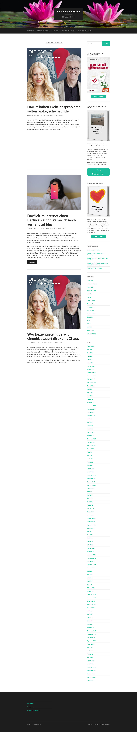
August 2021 (90, 528)
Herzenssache (68, 11)
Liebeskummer (91, 300)
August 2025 (90, 386)
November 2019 (91, 597)
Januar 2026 (90, 369)
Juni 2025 (89, 392)
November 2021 (91, 518)
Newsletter (55, 30)
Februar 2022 (90, 508)
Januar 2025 (90, 402)
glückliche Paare (91, 290)
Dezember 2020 (91, 554)
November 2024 (91, 409)
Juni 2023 (89, 455)
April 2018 (90, 654)
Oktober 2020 (91, 561)
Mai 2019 (89, 617)
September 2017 (91, 677)
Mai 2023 (89, 458)
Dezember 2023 (91, 439)
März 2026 (90, 362)
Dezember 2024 (91, 405)
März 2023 (90, 465)
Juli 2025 (89, 389)
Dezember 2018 (91, 631)
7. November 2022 (33, 342)
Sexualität (90, 317)
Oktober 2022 (91, 482)
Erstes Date (90, 287)
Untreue (89, 327)
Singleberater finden (85, 30)
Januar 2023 (90, 472)
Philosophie (90, 310)
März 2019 (90, 624)
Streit (88, 320)
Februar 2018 (90, 660)
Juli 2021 (89, 531)
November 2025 (91, 376)
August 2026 (90, 346)
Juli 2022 (89, 492)
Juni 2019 (89, 614)
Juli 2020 (89, 571)
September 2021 (91, 525)
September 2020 (91, 564)
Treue (88, 323)
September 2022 (91, 485)
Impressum (30, 707)
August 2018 (90, 644)
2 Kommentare (58, 115)
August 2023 (90, 448)
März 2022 (90, 505)
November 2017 (91, 670)
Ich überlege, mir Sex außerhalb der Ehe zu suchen (97, 259)
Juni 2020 (89, 574)
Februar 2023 (90, 468)
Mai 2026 (89, 356)
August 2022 (90, 488)
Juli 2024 (89, 419)
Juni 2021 (89, 535)
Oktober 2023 (91, 442)
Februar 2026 (90, 366)
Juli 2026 (89, 349)
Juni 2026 (89, 352)
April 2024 (90, 425)
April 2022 (90, 501)
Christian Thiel (46, 115)
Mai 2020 (89, 578)
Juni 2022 (89, 495)
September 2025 (91, 382)
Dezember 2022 (91, 475)
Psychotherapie (91, 313)
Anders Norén (99, 724)
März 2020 (90, 584)
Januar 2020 (90, 591)
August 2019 (90, 607)
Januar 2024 (90, 435)
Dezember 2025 (91, 372)
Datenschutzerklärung (33, 710)
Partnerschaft (91, 304)
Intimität (89, 294)
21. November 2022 (33, 115)
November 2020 (91, 558)
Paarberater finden (68, 30)
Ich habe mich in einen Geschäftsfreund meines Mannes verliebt (97, 264)
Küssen (89, 297)
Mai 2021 (89, 538)
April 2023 (90, 462)
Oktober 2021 (91, 521)
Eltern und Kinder (92, 284)
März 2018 (90, 657)
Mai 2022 (89, 498)
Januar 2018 (90, 664)
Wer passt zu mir (91, 333)
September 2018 (91, 641)
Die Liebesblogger (43, 30)
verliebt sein (90, 330)
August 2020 (90, 568)
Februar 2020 (90, 588)
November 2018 (91, 634)
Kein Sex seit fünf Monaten (94, 268)
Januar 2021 (90, 551)
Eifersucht (90, 280)
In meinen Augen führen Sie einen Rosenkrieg (96, 254)
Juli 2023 (89, 452)
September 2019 (91, 604)
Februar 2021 (90, 548)
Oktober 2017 (91, 674)
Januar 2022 (90, 511)
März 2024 (90, 429)
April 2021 (90, 541)
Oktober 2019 (91, 601)
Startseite (30, 30)
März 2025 (90, 399)
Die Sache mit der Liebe (93, 250)
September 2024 (91, 415)
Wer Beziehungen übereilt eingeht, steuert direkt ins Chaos (53, 336)
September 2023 (91, 445)
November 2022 (91, 478)
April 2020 (90, 581)
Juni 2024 (89, 422)
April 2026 (90, 359)
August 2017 (90, 680)
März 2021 (90, 545)
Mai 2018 (89, 650)
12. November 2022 (33, 228)
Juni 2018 (89, 647)
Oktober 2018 (91, 637)
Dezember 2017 (91, 667)
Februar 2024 (90, 432)
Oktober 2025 (91, 379)
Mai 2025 (89, 396)
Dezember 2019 (91, 594)
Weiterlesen (32, 262)
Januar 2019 (90, 627)
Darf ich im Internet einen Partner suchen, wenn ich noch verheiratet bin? (51, 220)
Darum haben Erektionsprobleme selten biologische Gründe (53, 109)
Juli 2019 (89, 611)
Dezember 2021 (91, 515)
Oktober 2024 (91, 412)
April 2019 (90, 621)
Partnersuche (90, 307)
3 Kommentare (58, 342)
